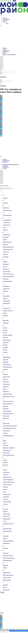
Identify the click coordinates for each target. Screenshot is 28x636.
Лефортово (5, 359)
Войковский (6, 264)
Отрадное (5, 433)
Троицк (5, 521)
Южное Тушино (7, 577)
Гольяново (5, 291)
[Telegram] (14, 100)
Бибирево (5, 244)
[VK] (14, 98)
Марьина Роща (6, 376)
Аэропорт (5, 229)
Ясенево (5, 587)
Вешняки (5, 261)
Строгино (5, 504)
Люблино (5, 369)
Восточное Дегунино (8, 273)
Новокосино (6, 418)
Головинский (6, 288)
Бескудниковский (7, 242)
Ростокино (5, 462)
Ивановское (6, 320)
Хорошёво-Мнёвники (8, 540)
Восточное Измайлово (8, 276)
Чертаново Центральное (9, 558)
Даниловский (6, 296)
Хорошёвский (6, 543)
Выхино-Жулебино (7, 281)
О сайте (5, 168)
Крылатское (6, 342)
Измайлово (5, 322)
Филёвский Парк (7, 528)
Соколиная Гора (7, 494)
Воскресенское (6, 271)
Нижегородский (7, 411)
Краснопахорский (7, 210)
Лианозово (5, 362)
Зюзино (5, 313)
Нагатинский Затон (7, 403)
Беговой (5, 239)
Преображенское (7, 450)
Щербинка (5, 565)
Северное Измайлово (8, 479)
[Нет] (0, 632)
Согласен (12, 630)
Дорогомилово (6, 300)
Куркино (5, 352)
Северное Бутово (7, 477)
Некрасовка (6, 408)
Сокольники (6, 496)
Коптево (5, 332)
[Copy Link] (14, 96)
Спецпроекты (6, 19)
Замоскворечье (6, 308)
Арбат (4, 227)
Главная (5, 159)
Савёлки (5, 469)
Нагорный (5, 406)
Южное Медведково (8, 575)
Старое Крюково (7, 501)
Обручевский (6, 423)
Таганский (5, 509)
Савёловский (6, 472)
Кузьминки (5, 347)
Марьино (5, 379)
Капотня (5, 327)
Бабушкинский (6, 234)
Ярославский (6, 589)
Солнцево (5, 499)
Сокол (4, 491)
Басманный (5, 237)
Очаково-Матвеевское (8, 435)
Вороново (5, 202)
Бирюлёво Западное (8, 249)
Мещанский (6, 386)
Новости (5, 18)
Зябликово (5, 315)
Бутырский (5, 256)
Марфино (5, 374)
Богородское (6, 251)
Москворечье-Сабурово (8, 396)
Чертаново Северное (8, 555)
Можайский (6, 391)
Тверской (5, 511)
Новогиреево (6, 416)
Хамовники (6, 536)
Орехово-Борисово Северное (10, 425)
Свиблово (5, 474)
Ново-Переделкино (7, 413)
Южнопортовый (7, 580)
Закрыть (2, 592)
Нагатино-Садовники (8, 401)
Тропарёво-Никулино (8, 523)
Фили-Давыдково (7, 531)
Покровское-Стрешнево (9, 447)
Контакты (5, 165)
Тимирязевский (7, 518)
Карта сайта (6, 167)
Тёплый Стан (6, 516)
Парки (4, 440)
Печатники (5, 445)
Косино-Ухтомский (7, 335)
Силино (5, 489)
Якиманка (5, 585)
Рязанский (5, 465)
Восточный (5, 278)
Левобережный (6, 357)
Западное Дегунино (8, 310)
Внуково (5, 266)
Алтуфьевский (6, 225)
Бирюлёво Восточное (8, 247)
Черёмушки (6, 553)
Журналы (5, 20)
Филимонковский (7, 215)
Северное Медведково (8, 482)
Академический (7, 220)
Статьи (4, 49)
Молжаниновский (7, 393)
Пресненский (6, 452)
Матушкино (6, 381)
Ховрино (5, 538)
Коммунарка (6, 207)
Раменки (5, 460)
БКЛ (7, 23)
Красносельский (7, 340)
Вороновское (6, 269)
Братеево (5, 254)
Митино (5, 389)
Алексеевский (6, 222)
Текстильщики (6, 513)
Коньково (5, 330)
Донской (5, 298)
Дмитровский (6, 303)
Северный (5, 487)
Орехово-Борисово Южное (9, 428)
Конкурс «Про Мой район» (9, 54)
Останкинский (6, 430)
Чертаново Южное (7, 560)
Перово (5, 442)
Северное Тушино (7, 484)
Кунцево (5, 349)
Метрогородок (6, 384)
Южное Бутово (6, 572)
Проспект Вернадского (8, 455)
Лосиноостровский (7, 367)
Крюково (5, 345)
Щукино (5, 567)
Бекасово (5, 198)
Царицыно (5, 548)
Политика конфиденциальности (11, 164)
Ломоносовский (7, 364)
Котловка (5, 337)
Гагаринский (6, 286)
